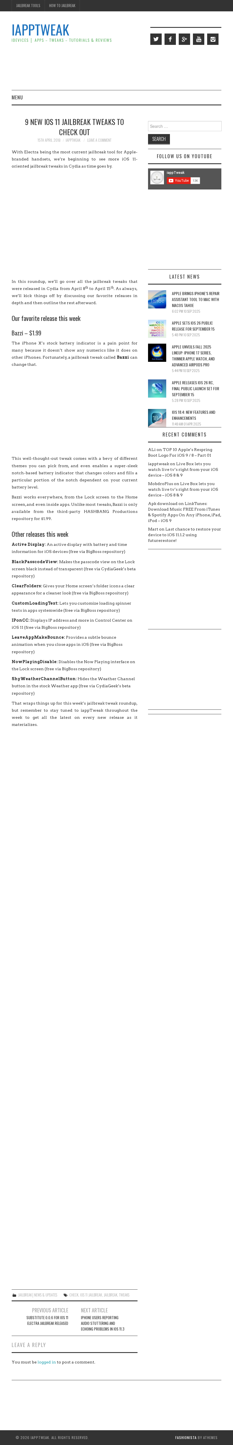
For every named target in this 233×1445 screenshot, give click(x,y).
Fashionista (186, 1437)
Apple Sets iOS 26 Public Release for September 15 (193, 326)
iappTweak (40, 29)
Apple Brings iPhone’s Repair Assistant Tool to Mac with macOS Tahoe (195, 299)
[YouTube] (198, 39)
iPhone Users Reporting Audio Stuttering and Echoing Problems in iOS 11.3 (102, 1323)
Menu (17, 97)
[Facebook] (170, 39)
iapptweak (73, 140)
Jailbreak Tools (28, 5)
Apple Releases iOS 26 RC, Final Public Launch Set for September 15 (195, 388)
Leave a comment (99, 140)
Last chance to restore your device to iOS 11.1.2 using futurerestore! (184, 535)
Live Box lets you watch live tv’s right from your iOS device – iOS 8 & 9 (183, 469)
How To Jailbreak (62, 5)
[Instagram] (213, 39)
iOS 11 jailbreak (91, 1295)
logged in (47, 1362)
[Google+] (184, 39)
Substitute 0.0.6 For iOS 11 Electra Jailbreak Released (47, 1320)
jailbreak (110, 1295)
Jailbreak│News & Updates (37, 1295)
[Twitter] (156, 39)
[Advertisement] (117, 67)
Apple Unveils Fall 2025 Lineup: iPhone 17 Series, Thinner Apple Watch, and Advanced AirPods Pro (193, 355)
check (73, 1295)
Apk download (163, 503)
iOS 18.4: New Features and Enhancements (193, 415)
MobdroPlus (160, 483)
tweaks (124, 1295)
